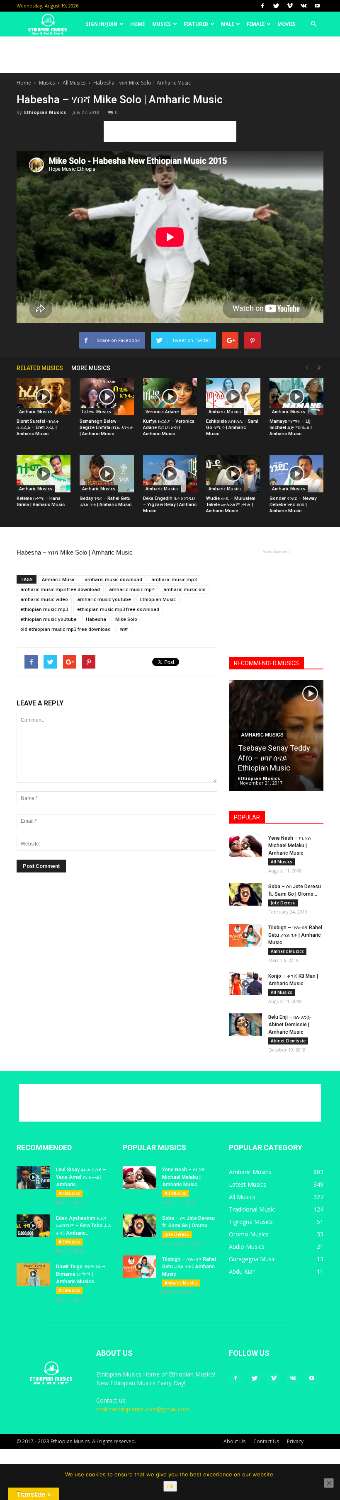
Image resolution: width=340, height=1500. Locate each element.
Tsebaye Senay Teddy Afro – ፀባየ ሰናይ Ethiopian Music (274, 758)
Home (137, 24)
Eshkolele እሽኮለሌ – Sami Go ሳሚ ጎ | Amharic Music (232, 427)
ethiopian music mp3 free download (118, 609)
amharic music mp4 (131, 589)
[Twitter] (276, 6)
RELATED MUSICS (40, 368)
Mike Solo (126, 619)
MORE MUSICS (90, 368)
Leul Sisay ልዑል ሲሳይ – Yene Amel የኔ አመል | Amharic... (81, 1177)
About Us (234, 1441)
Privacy (295, 1441)
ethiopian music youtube (48, 619)
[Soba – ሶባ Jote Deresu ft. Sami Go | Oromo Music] (245, 894)
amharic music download (113, 579)
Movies (286, 24)
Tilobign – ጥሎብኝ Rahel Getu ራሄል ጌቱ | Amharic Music (295, 935)
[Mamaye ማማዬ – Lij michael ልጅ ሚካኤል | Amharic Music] (296, 396)
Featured (196, 24)
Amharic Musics (35, 411)
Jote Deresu (283, 903)
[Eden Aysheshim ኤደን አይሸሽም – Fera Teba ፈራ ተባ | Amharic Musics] (33, 1225)
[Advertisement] (170, 54)
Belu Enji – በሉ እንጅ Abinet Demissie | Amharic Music (289, 1024)
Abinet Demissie (288, 1041)
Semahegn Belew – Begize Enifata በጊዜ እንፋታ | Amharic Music (107, 427)
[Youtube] (317, 6)
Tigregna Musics (251, 1222)
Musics (161, 24)
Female (256, 24)
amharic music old (184, 589)
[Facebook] (262, 6)
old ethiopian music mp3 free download (65, 629)
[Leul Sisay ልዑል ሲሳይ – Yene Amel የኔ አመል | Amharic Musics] (33, 1177)
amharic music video (44, 599)
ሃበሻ (124, 629)
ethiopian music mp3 (44, 609)
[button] (313, 24)
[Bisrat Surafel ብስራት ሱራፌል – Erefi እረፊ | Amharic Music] (43, 396)
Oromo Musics (249, 1234)
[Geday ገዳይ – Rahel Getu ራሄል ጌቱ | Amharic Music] (107, 473)
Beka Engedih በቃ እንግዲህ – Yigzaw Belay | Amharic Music (170, 505)
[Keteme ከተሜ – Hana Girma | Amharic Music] (43, 473)
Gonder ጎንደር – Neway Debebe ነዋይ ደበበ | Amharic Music (293, 505)
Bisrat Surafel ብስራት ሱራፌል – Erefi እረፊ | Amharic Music (38, 427)
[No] (329, 1483)
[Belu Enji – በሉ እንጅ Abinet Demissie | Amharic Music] (245, 1024)
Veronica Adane (162, 411)
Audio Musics (247, 1246)
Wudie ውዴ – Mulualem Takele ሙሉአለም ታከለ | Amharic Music (230, 505)
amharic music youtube (104, 599)
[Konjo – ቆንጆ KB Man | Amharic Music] (245, 983)
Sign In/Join (101, 24)
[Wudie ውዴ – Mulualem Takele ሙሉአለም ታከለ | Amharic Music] (233, 473)
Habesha (96, 619)
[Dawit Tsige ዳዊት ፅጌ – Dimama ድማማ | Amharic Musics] (33, 1274)
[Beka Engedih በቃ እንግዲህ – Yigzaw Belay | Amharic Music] (170, 473)
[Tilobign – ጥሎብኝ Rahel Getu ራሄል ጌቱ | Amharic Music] (245, 935)
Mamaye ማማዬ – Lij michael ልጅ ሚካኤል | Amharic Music (291, 427)
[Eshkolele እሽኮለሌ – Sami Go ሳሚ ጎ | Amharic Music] (233, 396)
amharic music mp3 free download (60, 589)
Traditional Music (252, 1209)
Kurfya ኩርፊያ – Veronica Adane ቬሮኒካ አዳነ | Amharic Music (168, 427)
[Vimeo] (290, 6)
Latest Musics (96, 411)
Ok (170, 1486)
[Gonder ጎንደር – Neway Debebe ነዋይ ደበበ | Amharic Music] (296, 473)
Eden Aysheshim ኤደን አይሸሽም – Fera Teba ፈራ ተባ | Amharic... (83, 1225)
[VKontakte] (303, 6)
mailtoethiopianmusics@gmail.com (143, 1409)
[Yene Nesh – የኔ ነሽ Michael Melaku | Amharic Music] (245, 845)
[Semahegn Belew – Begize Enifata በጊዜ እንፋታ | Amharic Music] (107, 396)
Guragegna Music (252, 1259)
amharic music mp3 (174, 579)
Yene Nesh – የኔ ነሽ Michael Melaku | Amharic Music (289, 845)
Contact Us (266, 1441)
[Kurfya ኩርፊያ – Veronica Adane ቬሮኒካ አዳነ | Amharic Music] (170, 396)
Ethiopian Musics (45, 112)
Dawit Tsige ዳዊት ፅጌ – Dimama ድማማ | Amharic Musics (80, 1274)
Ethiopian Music (158, 599)
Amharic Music (58, 579)
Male (227, 24)
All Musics (74, 82)
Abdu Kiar (242, 1271)
